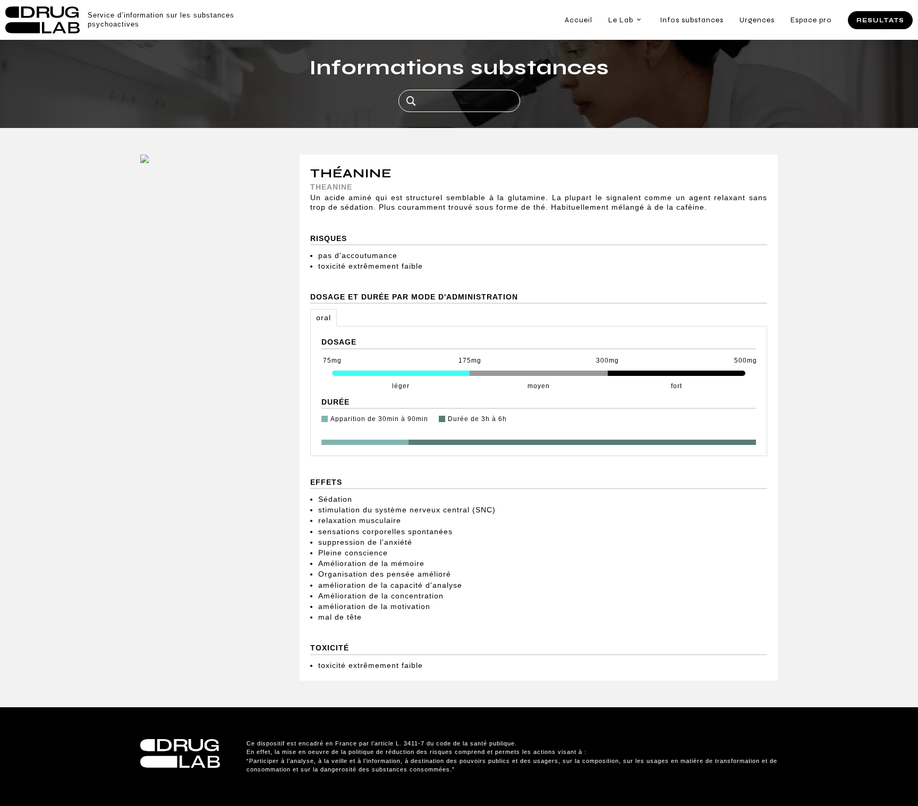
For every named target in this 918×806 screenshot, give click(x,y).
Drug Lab (42, 20)
